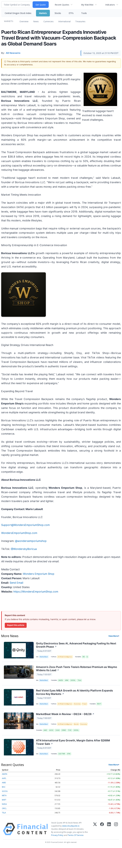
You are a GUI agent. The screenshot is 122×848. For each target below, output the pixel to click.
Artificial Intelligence (65, 657)
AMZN (60, 680)
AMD (45, 730)
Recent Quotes (62, 4)
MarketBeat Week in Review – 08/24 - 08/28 (65, 714)
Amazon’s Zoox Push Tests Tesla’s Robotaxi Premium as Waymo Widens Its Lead (76, 668)
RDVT (99, 704)
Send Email (16, 582)
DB (84, 657)
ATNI (68, 754)
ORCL (4, 808)
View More (113, 636)
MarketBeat (44, 657)
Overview (23, 21)
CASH (57, 730)
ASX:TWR (61, 754)
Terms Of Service (75, 835)
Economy (77, 704)
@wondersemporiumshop (31, 540)
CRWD (64, 730)
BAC (4, 787)
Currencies (48, 21)
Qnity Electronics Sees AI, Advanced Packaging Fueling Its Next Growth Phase (76, 645)
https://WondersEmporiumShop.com (35, 591)
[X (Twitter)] (95, 829)
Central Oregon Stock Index (18, 13)
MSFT (4, 800)
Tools (84, 13)
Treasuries (80, 21)
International (64, 21)
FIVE (69, 730)
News (36, 21)
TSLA (79, 680)
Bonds (76, 724)
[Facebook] (102, 829)
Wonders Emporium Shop (38, 573)
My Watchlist (87, 4)
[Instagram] (116, 829)
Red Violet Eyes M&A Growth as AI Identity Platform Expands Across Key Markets (74, 692)
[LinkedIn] (109, 829)
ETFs (71, 13)
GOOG (5, 791)
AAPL (4, 778)
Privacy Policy (57, 835)
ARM (66, 680)
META (4, 795)
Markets (43, 13)
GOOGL (73, 680)
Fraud (84, 704)
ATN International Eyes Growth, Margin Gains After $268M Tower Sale (73, 742)
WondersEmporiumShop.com (19, 532)
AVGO (51, 730)
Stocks (58, 13)
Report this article (15, 625)
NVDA (4, 804)
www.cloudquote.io (70, 825)
